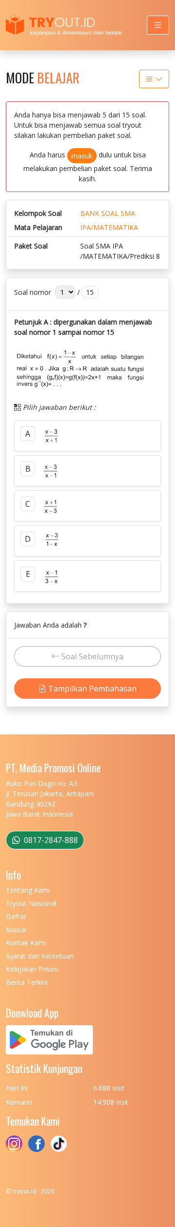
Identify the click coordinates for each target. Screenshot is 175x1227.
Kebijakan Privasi (32, 969)
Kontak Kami (26, 942)
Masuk (16, 929)
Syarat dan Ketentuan (40, 955)
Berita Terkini (27, 982)
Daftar (16, 916)
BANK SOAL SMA (107, 213)
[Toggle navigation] (158, 25)
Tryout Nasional (31, 903)
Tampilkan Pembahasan (91, 688)
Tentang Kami (28, 890)
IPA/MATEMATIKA (109, 227)
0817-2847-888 (50, 840)
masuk (81, 155)
